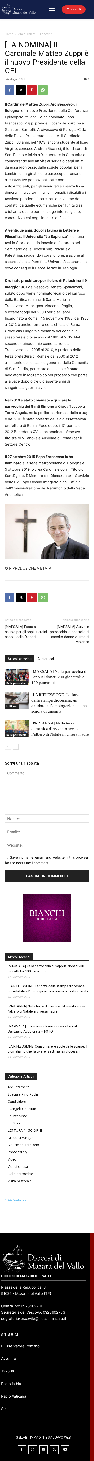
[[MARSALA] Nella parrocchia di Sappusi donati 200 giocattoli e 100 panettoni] (17, 677)
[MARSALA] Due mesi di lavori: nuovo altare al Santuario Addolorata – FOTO (42, 1028)
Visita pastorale (20, 1181)
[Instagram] (32, 1449)
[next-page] (16, 747)
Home (9, 34)
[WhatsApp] (43, 90)
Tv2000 (7, 1371)
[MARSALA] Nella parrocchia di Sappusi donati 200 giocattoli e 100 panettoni (59, 677)
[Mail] (43, 1449)
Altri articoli (45, 659)
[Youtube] (65, 1449)
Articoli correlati (20, 659)
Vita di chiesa (27, 34)
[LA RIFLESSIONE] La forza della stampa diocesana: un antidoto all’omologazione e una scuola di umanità (48, 988)
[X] (21, 90)
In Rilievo (12, 706)
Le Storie (46, 34)
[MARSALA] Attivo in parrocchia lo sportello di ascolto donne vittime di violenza (69, 634)
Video (12, 1159)
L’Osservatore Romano (20, 1346)
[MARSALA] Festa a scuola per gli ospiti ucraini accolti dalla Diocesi (26, 632)
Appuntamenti (19, 1087)
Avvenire (8, 1358)
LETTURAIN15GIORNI (25, 1130)
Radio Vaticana (13, 1396)
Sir (3, 1408)
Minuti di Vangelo (21, 1137)
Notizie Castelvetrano (15, 1200)
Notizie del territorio (23, 1145)
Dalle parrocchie (16, 683)
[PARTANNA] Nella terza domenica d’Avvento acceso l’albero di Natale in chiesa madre (60, 729)
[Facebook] (9, 90)
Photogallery (17, 1152)
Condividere (17, 1101)
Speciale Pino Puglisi (23, 1094)
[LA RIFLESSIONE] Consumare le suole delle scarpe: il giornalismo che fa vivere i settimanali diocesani (47, 1048)
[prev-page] (8, 747)
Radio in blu (11, 1383)
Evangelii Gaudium (22, 1108)
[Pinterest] (32, 90)
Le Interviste (17, 1116)
